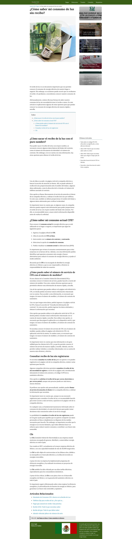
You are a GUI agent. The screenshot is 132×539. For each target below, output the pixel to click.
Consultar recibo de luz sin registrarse (46, 128)
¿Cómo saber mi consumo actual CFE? (45, 120)
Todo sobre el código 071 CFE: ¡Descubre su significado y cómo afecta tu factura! (90, 144)
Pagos (67, 2)
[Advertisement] (53, 74)
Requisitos (99, 2)
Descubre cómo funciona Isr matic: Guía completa (90, 166)
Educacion (75, 2)
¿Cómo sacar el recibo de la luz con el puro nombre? (49, 118)
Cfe (36, 130)
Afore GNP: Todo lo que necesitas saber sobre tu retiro (90, 149)
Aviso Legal (34, 524)
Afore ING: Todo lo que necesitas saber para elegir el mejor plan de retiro (90, 155)
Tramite (82, 2)
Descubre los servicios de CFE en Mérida (90, 161)
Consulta (90, 2)
